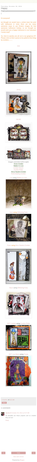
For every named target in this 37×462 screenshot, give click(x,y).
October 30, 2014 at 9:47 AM (20, 413)
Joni (18, 46)
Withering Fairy (22, 212)
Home (18, 453)
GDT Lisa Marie (14, 354)
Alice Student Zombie (22, 245)
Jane (11, 212)
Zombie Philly (18, 170)
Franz (9, 245)
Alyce (11, 288)
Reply (7, 420)
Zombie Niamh (18, 168)
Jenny (19, 89)
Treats (26, 354)
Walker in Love (22, 178)
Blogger (22, 460)
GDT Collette (11, 323)
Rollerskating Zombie (18, 174)
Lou (11, 178)
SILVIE (18, 119)
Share (4, 402)
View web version (18, 456)
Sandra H (8, 413)
